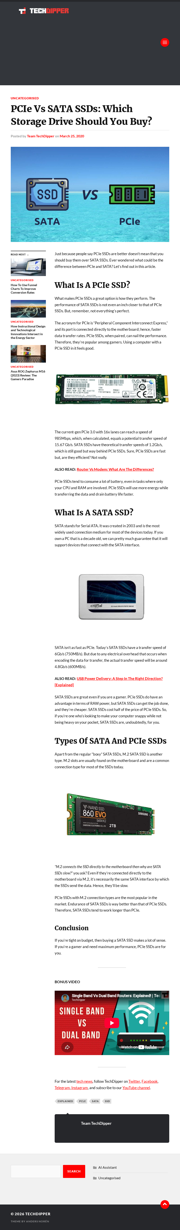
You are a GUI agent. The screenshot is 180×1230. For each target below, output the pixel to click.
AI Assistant (107, 1167)
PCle (82, 1101)
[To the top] (164, 1204)
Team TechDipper (40, 136)
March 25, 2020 (72, 136)
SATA (95, 1101)
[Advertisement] (90, 47)
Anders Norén (37, 1221)
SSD (107, 1101)
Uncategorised (25, 98)
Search (74, 1171)
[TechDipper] (90, 10)
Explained (65, 1101)
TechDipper (37, 1214)
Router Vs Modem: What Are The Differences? (115, 469)
